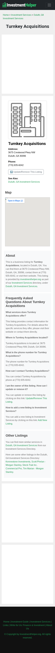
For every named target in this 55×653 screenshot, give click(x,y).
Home (6, 15)
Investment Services (21, 15)
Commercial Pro (14, 468)
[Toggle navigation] (49, 5)
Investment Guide (20, 622)
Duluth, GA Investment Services (24, 182)
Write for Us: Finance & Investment (27, 625)
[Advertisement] (27, 64)
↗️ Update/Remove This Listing (26, 172)
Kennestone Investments (18, 461)
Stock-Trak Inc (29, 465)
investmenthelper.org (30, 279)
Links (5, 625)
